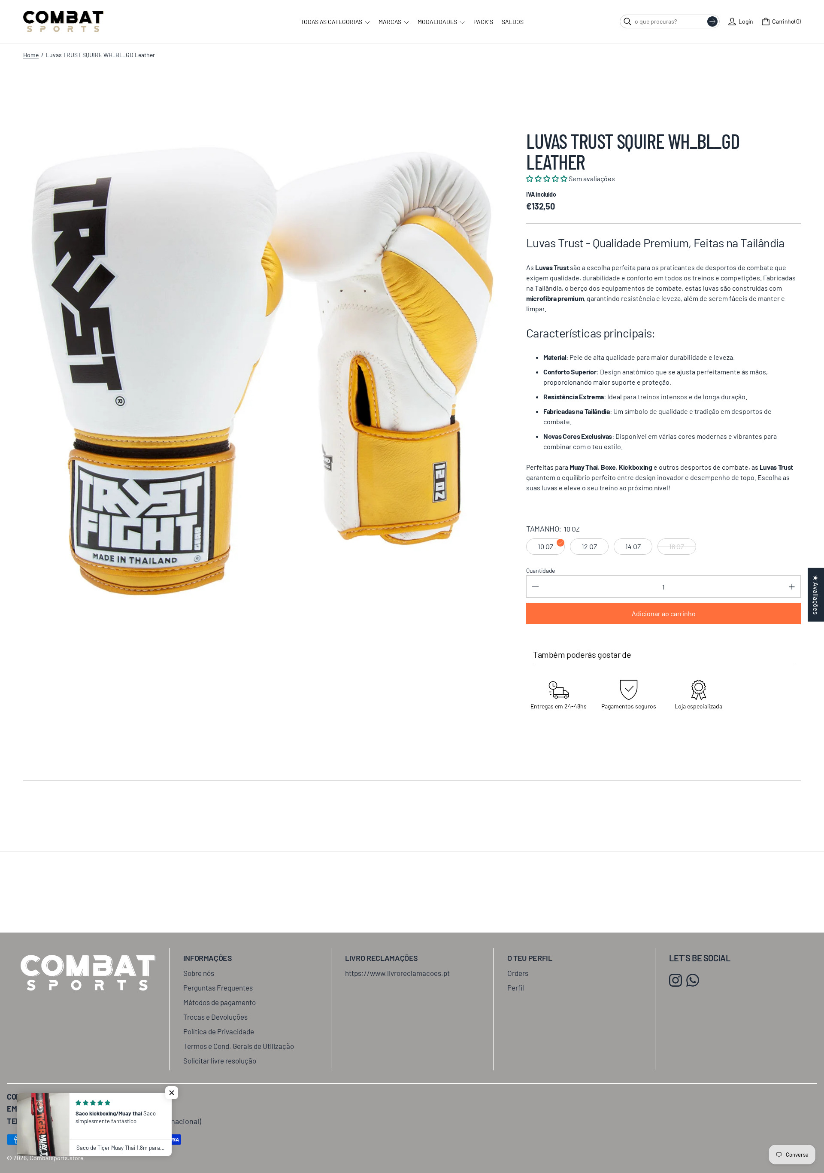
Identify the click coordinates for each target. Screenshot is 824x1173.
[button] (171, 1092)
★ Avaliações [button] (816, 595)
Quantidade (540, 570)
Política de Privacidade (218, 1031)
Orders (517, 973)
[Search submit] (712, 21)
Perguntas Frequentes (218, 987)
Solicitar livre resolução (219, 1060)
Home (31, 54)
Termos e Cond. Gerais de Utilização (238, 1046)
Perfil (515, 987)
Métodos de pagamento (219, 1002)
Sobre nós (198, 973)
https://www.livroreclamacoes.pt (397, 973)
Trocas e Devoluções (215, 1016)
